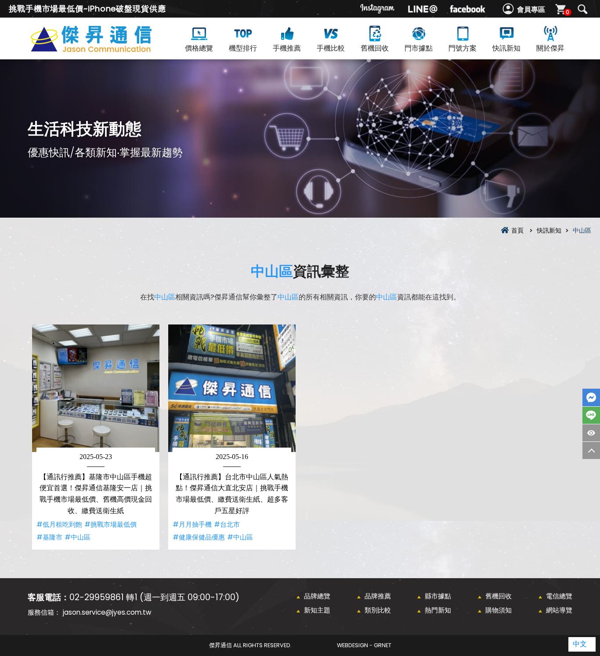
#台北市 (227, 524)
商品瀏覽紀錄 (591, 432)
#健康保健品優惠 (199, 537)
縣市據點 (438, 596)
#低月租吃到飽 (59, 524)
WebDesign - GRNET (364, 645)
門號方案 (462, 48)
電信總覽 (559, 596)
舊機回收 (375, 48)
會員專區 (531, 9)
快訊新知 (506, 48)
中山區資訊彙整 (106, 49)
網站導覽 (559, 610)
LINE (591, 415)
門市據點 (419, 48)
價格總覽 (199, 48)
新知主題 (317, 610)
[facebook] (467, 9)
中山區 (272, 271)
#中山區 (77, 537)
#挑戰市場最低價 (110, 524)
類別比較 (378, 610)
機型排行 (243, 48)
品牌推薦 (378, 596)
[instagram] (377, 9)
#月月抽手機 (192, 524)
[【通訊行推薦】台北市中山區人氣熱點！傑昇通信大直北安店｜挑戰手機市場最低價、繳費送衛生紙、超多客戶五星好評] (232, 388)
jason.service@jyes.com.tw (107, 612)
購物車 (567, 12)
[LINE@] (422, 9)
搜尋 (582, 9)
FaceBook (591, 397)
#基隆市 (49, 537)
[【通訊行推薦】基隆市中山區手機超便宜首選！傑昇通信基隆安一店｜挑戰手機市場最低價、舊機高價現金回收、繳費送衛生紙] (95, 388)
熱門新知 (438, 610)
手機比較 (331, 48)
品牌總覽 (317, 596)
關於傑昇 (550, 48)
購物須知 (498, 610)
